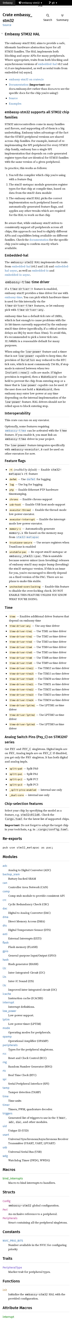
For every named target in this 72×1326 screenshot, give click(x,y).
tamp (6, 1087)
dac (5, 908)
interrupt (8, 1002)
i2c (4, 968)
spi (4, 1079)
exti (5, 934)
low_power (9, 1011)
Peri (5, 1209)
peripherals (10, 1045)
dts (5, 925)
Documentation (18, 84)
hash (6, 959)
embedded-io (40, 270)
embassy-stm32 (30, 2)
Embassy (8, 2)
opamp (7, 1036)
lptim (6, 1019)
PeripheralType (12, 1267)
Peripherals (10, 1218)
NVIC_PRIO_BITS (13, 1240)
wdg (5, 1156)
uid (5, 1126)
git (53, 2)
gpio (5, 951)
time (6, 1096)
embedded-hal (47, 64)
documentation (39, 240)
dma (5, 917)
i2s (4, 976)
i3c (4, 985)
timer (6, 1105)
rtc (4, 1070)
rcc (4, 1053)
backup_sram (11, 874)
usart (6, 1134)
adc (5, 865)
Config (6, 1201)
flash (6, 942)
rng (5, 1062)
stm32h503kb (13, 8)
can (5, 883)
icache (7, 994)
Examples (15, 103)
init (5, 1290)
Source (7, 25)
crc (4, 900)
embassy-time (13, 297)
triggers (7, 1113)
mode (6, 1028)
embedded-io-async (17, 275)
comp (6, 891)
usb (5, 1147)
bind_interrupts (13, 1178)
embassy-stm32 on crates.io (26, 79)
